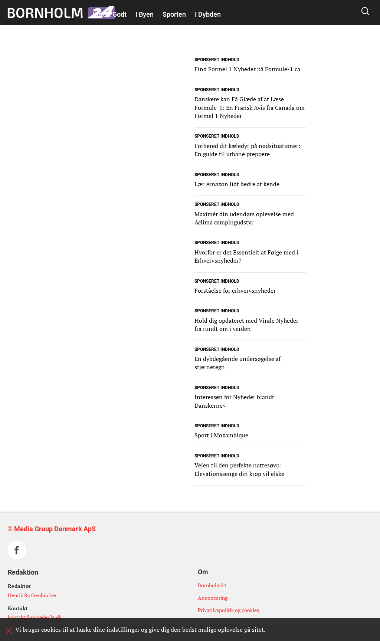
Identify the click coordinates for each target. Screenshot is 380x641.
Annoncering (212, 597)
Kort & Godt (110, 14)
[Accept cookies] (9, 631)
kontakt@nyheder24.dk (35, 617)
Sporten (174, 14)
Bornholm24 (212, 585)
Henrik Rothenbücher (32, 595)
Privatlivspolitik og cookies (228, 610)
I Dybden (208, 14)
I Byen (144, 14)
